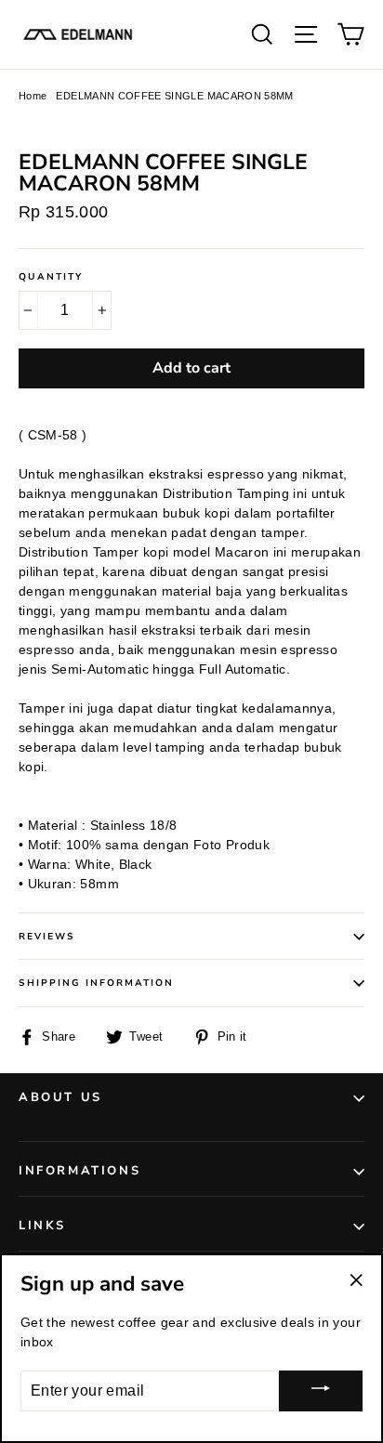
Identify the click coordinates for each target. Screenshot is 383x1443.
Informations (79, 1170)
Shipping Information (96, 983)
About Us (60, 1097)
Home (32, 95)
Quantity (51, 277)
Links (42, 1225)
